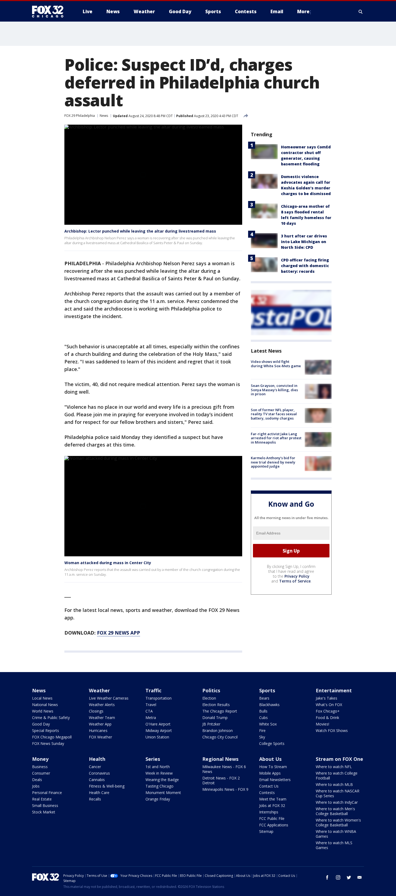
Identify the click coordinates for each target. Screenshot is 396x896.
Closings (96, 711)
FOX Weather (100, 737)
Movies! (322, 724)
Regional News (220, 759)
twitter (349, 877)
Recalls (95, 799)
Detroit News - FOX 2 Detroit (221, 780)
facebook (327, 877)
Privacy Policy (297, 576)
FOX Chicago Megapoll (52, 737)
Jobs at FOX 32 (272, 805)
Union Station (157, 737)
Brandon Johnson (217, 730)
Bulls (263, 711)
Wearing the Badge (162, 779)
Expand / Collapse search (360, 12)
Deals (37, 779)
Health (97, 759)
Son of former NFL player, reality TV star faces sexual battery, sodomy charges (274, 414)
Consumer (41, 773)
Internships (268, 812)
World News (42, 711)
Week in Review (159, 773)
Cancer (95, 766)
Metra (150, 717)
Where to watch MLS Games (334, 845)
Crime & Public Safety (51, 717)
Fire (262, 730)
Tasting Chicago (159, 786)
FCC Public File (271, 818)
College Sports (271, 743)
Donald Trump (215, 717)
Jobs (36, 786)
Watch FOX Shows (332, 730)
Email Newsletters (275, 779)
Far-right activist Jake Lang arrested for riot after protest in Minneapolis (276, 438)
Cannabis (97, 779)
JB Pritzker (211, 724)
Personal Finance (47, 792)
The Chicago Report (219, 711)
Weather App (100, 724)
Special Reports (45, 730)
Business (40, 766)
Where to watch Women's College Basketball (338, 822)
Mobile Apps (270, 773)
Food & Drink (327, 717)
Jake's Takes (326, 698)
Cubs (263, 717)
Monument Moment (163, 792)
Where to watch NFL (334, 766)
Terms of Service (295, 581)
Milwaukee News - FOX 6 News (224, 769)
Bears (264, 698)
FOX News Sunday (48, 743)
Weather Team (102, 717)
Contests (267, 792)
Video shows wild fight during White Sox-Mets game (276, 363)
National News (45, 704)
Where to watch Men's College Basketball (335, 811)
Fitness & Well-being (106, 786)
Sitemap (266, 831)
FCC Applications (273, 824)
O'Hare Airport (158, 724)
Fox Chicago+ (328, 711)
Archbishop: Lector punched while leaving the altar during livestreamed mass (140, 231)
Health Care (99, 792)
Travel (150, 704)
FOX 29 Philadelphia (79, 115)
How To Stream (273, 766)
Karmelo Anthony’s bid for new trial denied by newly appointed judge (273, 462)
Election (209, 698)
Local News (42, 698)
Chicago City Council (220, 737)
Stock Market (43, 812)
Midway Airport (158, 730)
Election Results (216, 704)
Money (40, 759)
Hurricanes (98, 730)
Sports (267, 690)
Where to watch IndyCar (337, 802)
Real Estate (42, 799)
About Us (270, 759)
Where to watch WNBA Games (336, 834)
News (104, 115)
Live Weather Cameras (108, 698)
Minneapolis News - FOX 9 (225, 789)
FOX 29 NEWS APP (118, 632)
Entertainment (334, 690)
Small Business (45, 805)
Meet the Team (272, 799)
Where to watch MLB (334, 784)
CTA (149, 711)
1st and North (157, 766)
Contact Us (269, 786)
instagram (338, 877)
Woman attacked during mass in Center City (107, 562)
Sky (262, 737)
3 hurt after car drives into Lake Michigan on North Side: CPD (304, 241)
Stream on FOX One (339, 759)
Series (152, 759)
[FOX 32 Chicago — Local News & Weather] (50, 11)
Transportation (158, 698)
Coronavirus (99, 773)
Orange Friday (157, 799)
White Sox (268, 724)
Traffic (153, 690)
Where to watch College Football (336, 776)
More (303, 11)
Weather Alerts (102, 704)
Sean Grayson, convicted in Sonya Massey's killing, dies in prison (274, 389)
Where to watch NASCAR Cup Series (337, 793)
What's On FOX (329, 704)
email (359, 877)
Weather (99, 690)
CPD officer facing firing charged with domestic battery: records (305, 265)
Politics (211, 690)
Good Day (41, 724)
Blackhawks (269, 704)
